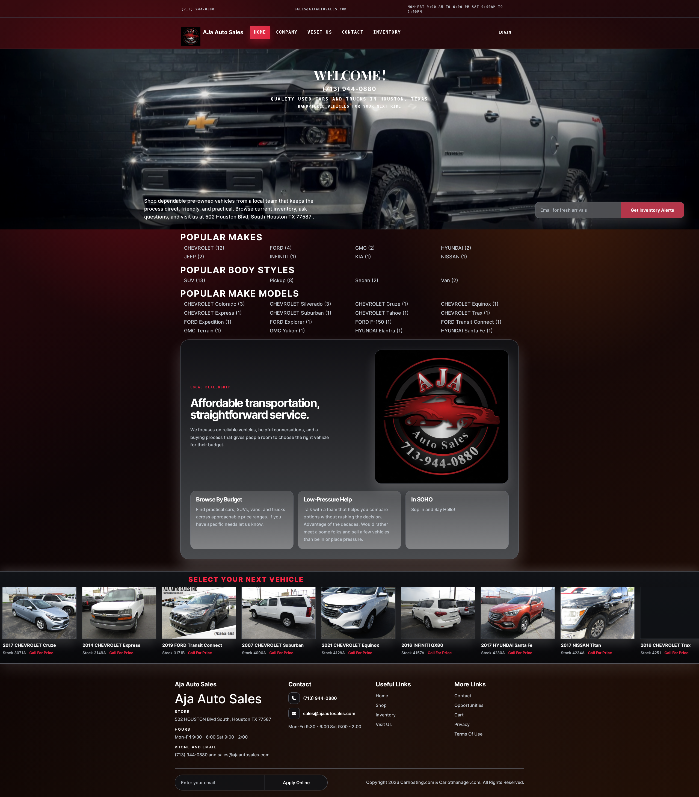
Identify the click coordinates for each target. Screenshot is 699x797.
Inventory (387, 32)
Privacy (462, 724)
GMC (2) (365, 248)
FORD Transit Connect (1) (471, 322)
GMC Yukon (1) (287, 330)
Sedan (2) (366, 280)
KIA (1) (363, 256)
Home (260, 32)
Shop (381, 705)
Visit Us (319, 32)
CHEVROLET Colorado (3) (214, 304)
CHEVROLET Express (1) (213, 313)
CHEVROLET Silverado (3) (300, 304)
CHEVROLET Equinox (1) (470, 304)
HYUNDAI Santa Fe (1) (467, 330)
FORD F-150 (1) (373, 322)
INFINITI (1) (283, 256)
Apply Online (296, 782)
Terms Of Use (468, 734)
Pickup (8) (282, 280)
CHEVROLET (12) (204, 248)
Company (287, 32)
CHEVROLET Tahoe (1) (382, 313)
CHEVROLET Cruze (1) (381, 304)
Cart (459, 715)
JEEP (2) (194, 256)
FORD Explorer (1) (291, 322)
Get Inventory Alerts (652, 210)
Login (505, 32)
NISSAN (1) (454, 256)
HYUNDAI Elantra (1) (379, 330)
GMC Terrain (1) (202, 330)
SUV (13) (194, 280)
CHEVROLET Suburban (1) (300, 313)
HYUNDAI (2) (456, 248)
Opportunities (469, 705)
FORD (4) (281, 248)
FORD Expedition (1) (208, 322)
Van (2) (449, 280)
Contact (352, 32)
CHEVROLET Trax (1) (465, 313)
